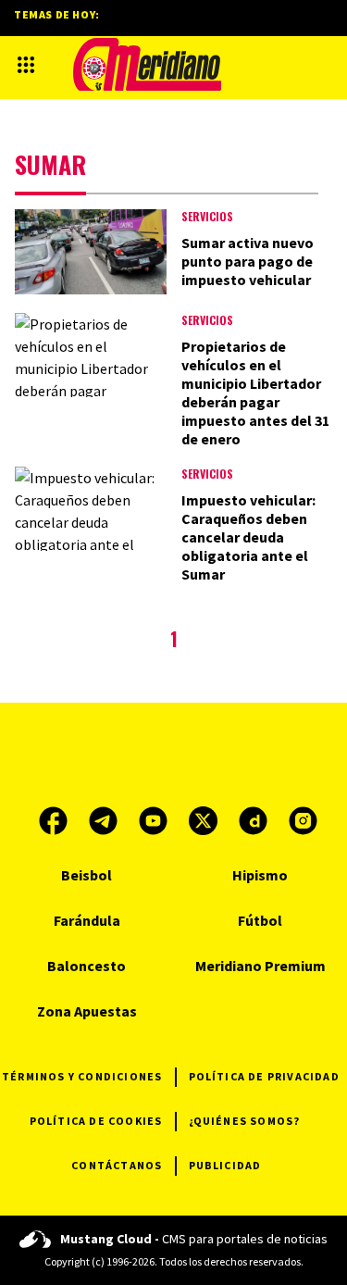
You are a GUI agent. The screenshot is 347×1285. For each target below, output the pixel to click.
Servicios (207, 216)
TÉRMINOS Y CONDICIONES (82, 1076)
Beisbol (86, 875)
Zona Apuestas (87, 1011)
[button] (26, 65)
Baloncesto (86, 965)
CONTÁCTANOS (116, 1165)
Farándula (87, 920)
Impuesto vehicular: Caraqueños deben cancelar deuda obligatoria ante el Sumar (248, 537)
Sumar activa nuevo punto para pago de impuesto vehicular (247, 261)
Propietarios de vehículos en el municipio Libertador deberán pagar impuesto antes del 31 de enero (255, 392)
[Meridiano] (147, 64)
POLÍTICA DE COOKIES (96, 1121)
